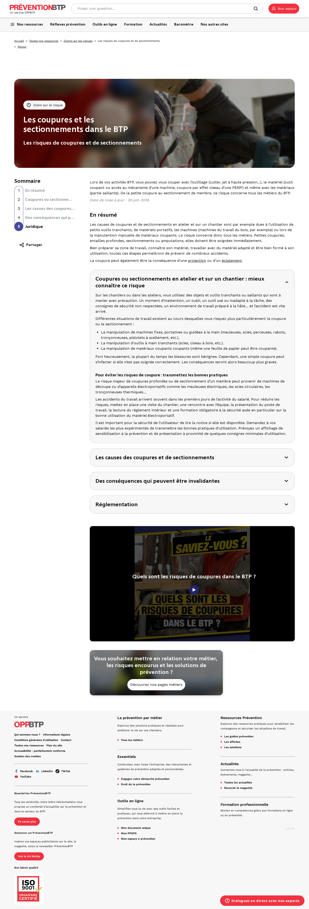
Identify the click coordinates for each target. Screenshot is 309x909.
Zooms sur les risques (78, 41)
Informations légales (56, 734)
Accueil (19, 41)
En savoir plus (27, 822)
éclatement (232, 260)
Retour (22, 46)
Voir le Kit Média (29, 856)
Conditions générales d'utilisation (36, 740)
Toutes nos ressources (43, 41)
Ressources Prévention (241, 718)
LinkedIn (47, 771)
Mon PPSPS (129, 833)
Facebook (26, 771)
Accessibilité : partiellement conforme (39, 750)
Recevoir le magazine (238, 788)
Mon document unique (136, 827)
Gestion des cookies (27, 756)
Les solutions (232, 747)
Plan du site (54, 745)
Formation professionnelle (244, 804)
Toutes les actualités (238, 782)
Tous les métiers (132, 740)
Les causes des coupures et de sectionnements (69, 208)
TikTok (65, 771)
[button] (284, 9)
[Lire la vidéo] (194, 589)
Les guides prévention (238, 736)
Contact (66, 740)
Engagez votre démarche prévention (145, 778)
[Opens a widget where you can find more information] (262, 901)
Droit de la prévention (135, 784)
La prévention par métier (139, 718)
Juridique (34, 227)
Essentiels (126, 756)
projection (197, 260)
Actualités (230, 764)
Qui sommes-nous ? (27, 734)
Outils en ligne (130, 801)
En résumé (35, 190)
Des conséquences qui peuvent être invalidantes (71, 217)
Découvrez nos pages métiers (156, 684)
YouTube (25, 776)
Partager (34, 244)
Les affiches (232, 741)
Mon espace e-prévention (138, 838)
